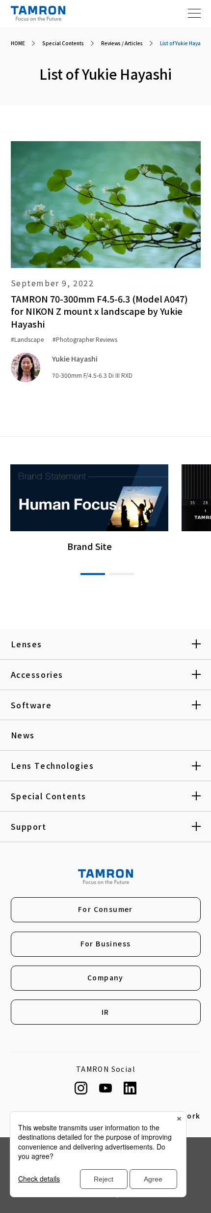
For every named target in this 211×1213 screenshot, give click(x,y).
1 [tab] (92, 574)
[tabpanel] (89, 508)
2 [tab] (121, 574)
